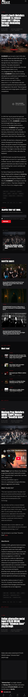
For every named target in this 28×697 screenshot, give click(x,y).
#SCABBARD (5, 195)
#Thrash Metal (19, 195)
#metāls (9, 193)
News (4, 12)
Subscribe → (6, 221)
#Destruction (12, 191)
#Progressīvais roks (7, 597)
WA (11, 202)
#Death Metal (5, 191)
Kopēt (20, 202)
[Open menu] (25, 2)
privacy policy (22, 218)
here (6, 535)
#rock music (15, 193)
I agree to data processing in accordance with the (14, 218)
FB (8, 202)
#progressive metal (17, 597)
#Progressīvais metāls (15, 595)
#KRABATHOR (19, 191)
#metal (4, 193)
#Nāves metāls (6, 595)
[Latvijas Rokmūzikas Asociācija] (6, 2)
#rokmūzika (21, 193)
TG (14, 202)
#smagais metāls (12, 195)
